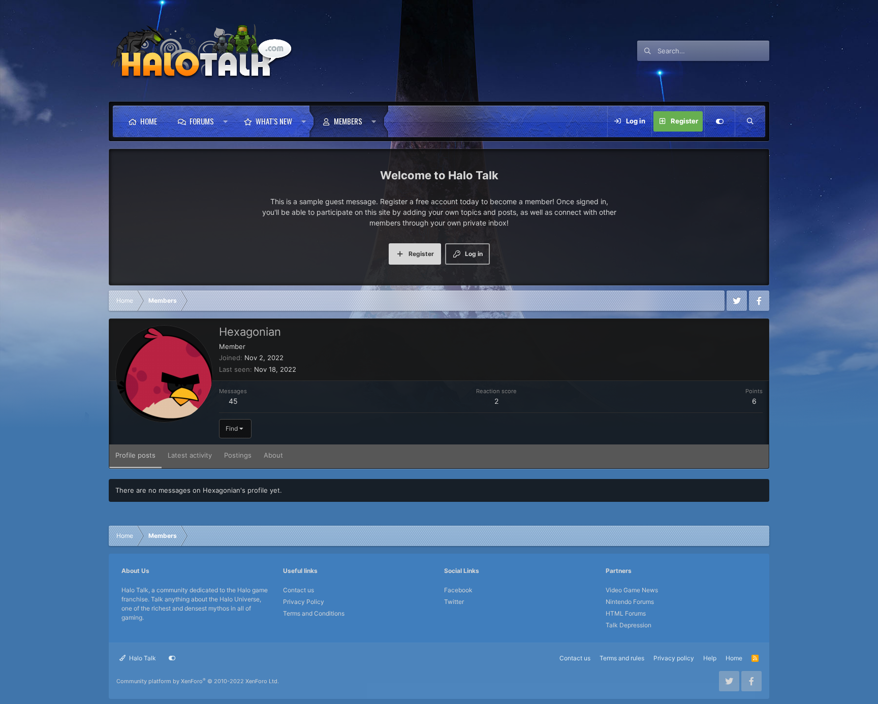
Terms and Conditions (313, 613)
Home (148, 120)
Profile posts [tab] (135, 455)
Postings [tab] (238, 455)
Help (709, 658)
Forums (202, 120)
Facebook (458, 590)
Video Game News (632, 590)
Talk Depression (628, 625)
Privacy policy (673, 658)
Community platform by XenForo (197, 681)
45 (233, 401)
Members (348, 120)
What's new (274, 120)
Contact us (298, 590)
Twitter (454, 601)
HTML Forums (626, 613)
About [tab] (273, 455)
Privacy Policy (303, 601)
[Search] (750, 121)
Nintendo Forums (630, 601)
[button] (225, 121)
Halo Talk (142, 658)
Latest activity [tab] (190, 455)
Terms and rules (622, 658)
